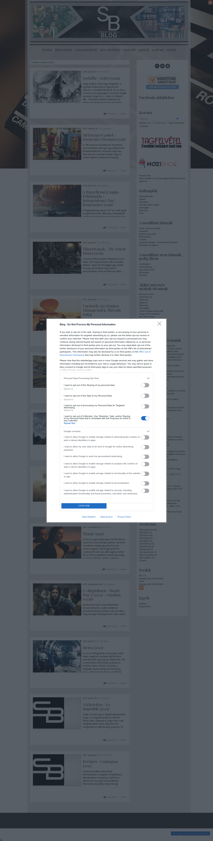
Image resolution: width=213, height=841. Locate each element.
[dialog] (106, 421)
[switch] (145, 385)
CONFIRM (84, 506)
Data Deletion (89, 517)
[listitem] (106, 378)
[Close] (160, 325)
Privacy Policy (124, 517)
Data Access (106, 517)
